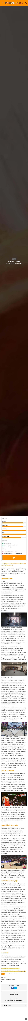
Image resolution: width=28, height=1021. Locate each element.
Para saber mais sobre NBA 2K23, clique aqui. (13, 971)
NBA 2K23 (11, 974)
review (15, 974)
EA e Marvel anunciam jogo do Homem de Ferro (14, 1000)
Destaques (14, 258)
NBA (7, 974)
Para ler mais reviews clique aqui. (10, 968)
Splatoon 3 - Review (14, 994)
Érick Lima (8, 263)
